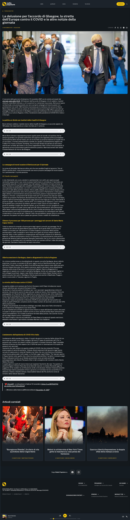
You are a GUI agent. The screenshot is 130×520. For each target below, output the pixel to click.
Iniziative (75, 4)
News (64, 4)
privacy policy (6, 494)
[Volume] (123, 517)
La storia (87, 4)
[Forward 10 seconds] (70, 516)
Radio (41, 4)
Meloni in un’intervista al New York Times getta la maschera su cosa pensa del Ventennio (65, 451)
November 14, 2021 (42, 390)
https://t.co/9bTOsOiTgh (49, 384)
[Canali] (127, 517)
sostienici (120, 4)
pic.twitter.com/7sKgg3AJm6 (14, 386)
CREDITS (26, 494)
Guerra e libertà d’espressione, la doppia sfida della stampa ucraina (107, 450)
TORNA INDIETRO (8, 11)
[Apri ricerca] (127, 4)
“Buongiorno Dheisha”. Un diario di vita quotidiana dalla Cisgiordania (22, 450)
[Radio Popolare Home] (8, 4)
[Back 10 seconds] (60, 516)
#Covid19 (10, 384)
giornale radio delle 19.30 (11, 101)
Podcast (52, 4)
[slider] (53, 518)
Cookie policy (18, 494)
